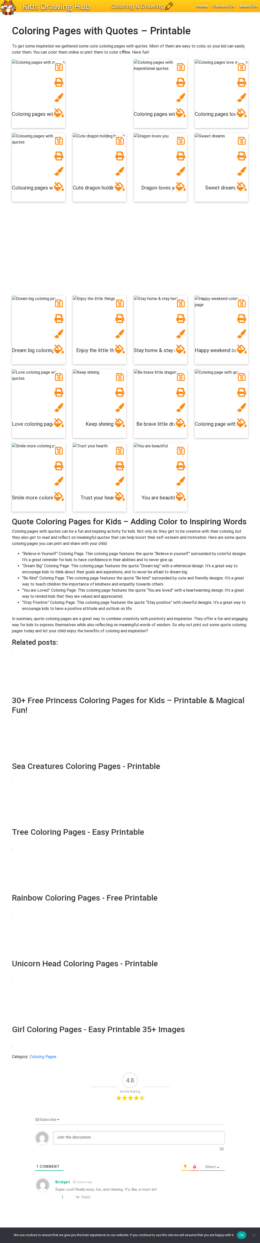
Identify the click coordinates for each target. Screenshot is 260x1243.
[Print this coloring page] (59, 82)
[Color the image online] (59, 97)
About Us (248, 6)
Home (202, 6)
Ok (241, 1235)
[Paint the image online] (59, 112)
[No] (253, 1235)
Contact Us (224, 6)
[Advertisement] (130, 251)
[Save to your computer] (59, 67)
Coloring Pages (42, 1056)
